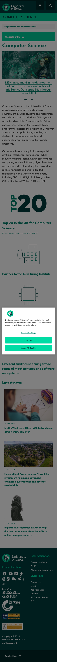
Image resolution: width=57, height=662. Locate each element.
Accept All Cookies (28, 348)
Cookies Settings (28, 333)
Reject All (29, 340)
